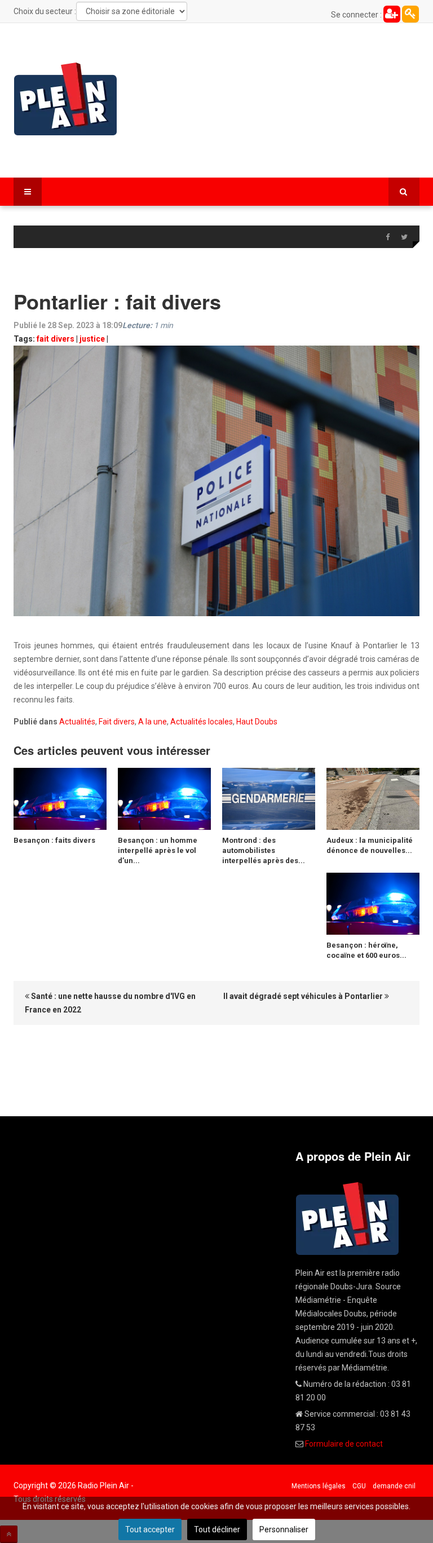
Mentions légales (318, 1486)
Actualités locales (201, 721)
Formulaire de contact (344, 1443)
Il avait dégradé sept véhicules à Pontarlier (304, 996)
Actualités (77, 721)
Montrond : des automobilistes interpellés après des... (263, 850)
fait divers (55, 338)
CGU (359, 1486)
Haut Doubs (256, 721)
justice (92, 338)
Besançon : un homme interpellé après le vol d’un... (157, 850)
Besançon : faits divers (54, 840)
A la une (152, 721)
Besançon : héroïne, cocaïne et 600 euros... (366, 950)
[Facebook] (387, 237)
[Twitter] (404, 237)
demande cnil (394, 1486)
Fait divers (117, 721)
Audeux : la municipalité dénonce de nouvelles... (369, 845)
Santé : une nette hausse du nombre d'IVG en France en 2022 (110, 1003)
